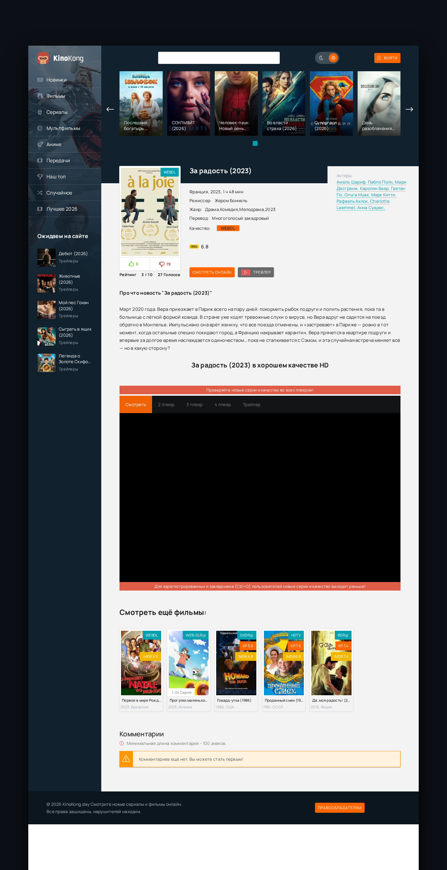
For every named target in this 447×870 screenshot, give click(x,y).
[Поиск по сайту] (271, 58)
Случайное (59, 192)
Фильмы (56, 96)
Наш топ (56, 176)
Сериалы (57, 112)
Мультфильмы (63, 128)
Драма (212, 209)
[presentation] (110, 109)
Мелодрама (251, 209)
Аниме (54, 144)
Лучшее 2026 (62, 208)
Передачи (58, 160)
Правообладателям (340, 807)
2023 (270, 209)
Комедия (229, 209)
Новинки (57, 79)
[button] (255, 143)
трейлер (262, 272)
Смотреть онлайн (212, 272)
